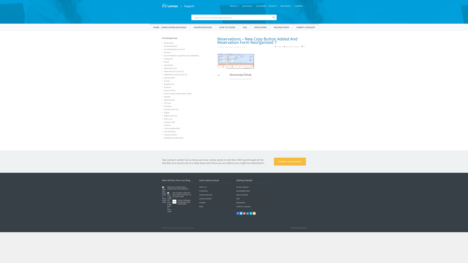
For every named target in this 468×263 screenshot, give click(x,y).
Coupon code (169, 122)
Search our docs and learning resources (213, 17)
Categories (168, 59)
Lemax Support (242, 187)
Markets (167, 97)
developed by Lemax (298, 228)
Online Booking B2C (172, 128)
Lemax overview (205, 195)
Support (189, 6)
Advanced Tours (170, 68)
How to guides (227, 27)
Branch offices (170, 90)
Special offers (169, 78)
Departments (169, 100)
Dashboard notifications (174, 138)
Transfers (168, 106)
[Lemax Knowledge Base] (170, 6)
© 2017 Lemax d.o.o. (169, 228)
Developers (260, 27)
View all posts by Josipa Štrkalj (241, 79)
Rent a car (168, 119)
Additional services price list (175, 74)
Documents (168, 65)
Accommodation (170, 46)
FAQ (245, 27)
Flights (167, 112)
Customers (261, 6)
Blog (201, 206)
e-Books (202, 202)
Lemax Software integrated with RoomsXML (184, 202)
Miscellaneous (170, 131)
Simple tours (169, 84)
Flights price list (170, 116)
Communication (170, 135)
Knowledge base (203, 27)
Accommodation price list (174, 49)
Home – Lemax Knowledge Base (169, 27)
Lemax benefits (205, 198)
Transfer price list (171, 109)
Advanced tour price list (174, 71)
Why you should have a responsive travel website (177, 188)
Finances (167, 87)
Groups (167, 81)
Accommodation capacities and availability (181, 55)
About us (203, 187)
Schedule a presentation (290, 161)
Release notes (281, 27)
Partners (167, 125)
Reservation (169, 43)
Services (167, 52)
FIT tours (167, 103)
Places (166, 62)
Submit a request (305, 27)
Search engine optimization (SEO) (177, 93)
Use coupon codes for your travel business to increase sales (181, 194)
